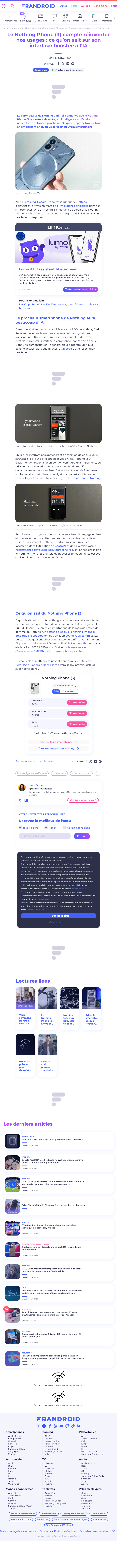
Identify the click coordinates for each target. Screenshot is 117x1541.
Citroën (12, 1468)
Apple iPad (50, 1493)
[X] (38, 1426)
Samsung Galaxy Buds (92, 1476)
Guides (85, 5)
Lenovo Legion (52, 1441)
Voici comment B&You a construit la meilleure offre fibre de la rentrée (25, 1019)
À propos (30, 1531)
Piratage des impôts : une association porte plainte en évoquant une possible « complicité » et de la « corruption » (53, 1357)
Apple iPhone (15, 1436)
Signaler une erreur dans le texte (34, 761)
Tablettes (48, 1489)
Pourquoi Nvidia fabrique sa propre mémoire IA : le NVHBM (52, 1139)
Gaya (83, 1498)
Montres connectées (19, 1489)
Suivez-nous (41, 70)
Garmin (12, 1500)
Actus (63, 5)
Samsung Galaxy (16, 1449)
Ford (10, 1471)
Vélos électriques (90, 1489)
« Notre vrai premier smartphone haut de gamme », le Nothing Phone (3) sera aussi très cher (47, 1066)
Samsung (30, 202)
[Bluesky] (78, 1426)
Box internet (99, 1519)
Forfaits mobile (49, 1513)
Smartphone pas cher (74, 1513)
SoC (68, 635)
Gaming (47, 1432)
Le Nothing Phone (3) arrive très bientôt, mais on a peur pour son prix (47, 1019)
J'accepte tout (60, 915)
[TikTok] (73, 1426)
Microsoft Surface (90, 1451)
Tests (74, 5)
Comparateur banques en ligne (70, 1519)
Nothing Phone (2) (83, 643)
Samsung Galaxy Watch (20, 1506)
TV (44, 1459)
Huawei (12, 1441)
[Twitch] (67, 1426)
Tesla (10, 1481)
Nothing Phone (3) (58, 678)
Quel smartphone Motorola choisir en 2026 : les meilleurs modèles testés (51, 1248)
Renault (12, 1478)
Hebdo (52, 827)
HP (82, 1449)
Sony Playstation (53, 1451)
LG (46, 1466)
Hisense (49, 1463)
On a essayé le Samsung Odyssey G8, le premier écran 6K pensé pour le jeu (51, 1335)
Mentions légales (11, 1531)
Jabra (84, 1468)
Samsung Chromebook (93, 1454)
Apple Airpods (88, 1463)
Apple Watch (14, 1495)
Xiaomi (11, 1454)
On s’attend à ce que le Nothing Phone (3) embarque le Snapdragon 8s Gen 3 (55, 633)
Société (104, 773)
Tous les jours (30, 827)
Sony (47, 1476)
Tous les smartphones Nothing (56, 748)
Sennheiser (86, 1478)
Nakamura (86, 1503)
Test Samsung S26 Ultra (58, 1525)
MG (10, 1473)
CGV (114, 1531)
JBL (83, 1471)
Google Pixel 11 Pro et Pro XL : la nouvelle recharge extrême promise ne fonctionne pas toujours (52, 1161)
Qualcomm (82, 635)
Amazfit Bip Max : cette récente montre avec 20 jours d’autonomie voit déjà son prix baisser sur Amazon (49, 1313)
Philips (48, 1471)
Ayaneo (48, 1438)
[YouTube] (61, 1426)
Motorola (12, 1444)
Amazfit (12, 1493)
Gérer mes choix (58, 922)
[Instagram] (44, 1426)
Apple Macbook (89, 1438)
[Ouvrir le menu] (4, 6)
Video (24, 1222)
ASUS (47, 1436)
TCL (47, 1478)
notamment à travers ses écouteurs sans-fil (43, 549)
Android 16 (42, 1519)
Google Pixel (14, 1438)
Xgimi (48, 1481)
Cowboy (85, 1493)
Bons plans (100, 5)
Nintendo (49, 1446)
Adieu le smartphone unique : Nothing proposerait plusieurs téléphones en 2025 (91, 1019)
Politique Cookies (65, 1531)
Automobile (14, 1459)
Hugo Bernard (37, 785)
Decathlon (86, 1495)
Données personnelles (94, 1531)
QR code (66, 348)
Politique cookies (35, 909)
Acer (83, 1436)
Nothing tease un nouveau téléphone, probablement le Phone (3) (69, 1019)
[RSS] (55, 1426)
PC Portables (87, 1432)
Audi (10, 1463)
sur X (64, 329)
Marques (18, 28)
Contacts (45, 1531)
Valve (47, 1454)
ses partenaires (41, 899)
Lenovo (85, 1444)
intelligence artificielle (74, 205)
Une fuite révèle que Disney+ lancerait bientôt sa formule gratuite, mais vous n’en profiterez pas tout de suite (52, 1291)
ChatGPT (60, 546)
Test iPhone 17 (98, 1513)
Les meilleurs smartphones (56, 742)
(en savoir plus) (79, 888)
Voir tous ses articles (82, 800)
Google (41, 202)
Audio (83, 1459)
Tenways (85, 1506)
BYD (10, 1466)
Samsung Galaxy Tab (55, 1503)
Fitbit (11, 1498)
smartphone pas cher (69, 651)
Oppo (51, 202)
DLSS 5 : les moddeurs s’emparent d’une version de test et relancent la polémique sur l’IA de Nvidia (52, 1270)
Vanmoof (85, 1508)
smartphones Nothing (86, 478)
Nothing (29, 28)
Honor (84, 1446)
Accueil (7, 28)
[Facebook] (50, 1426)
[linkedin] (26, 800)
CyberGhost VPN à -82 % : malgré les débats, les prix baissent (53, 1205)
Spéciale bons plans (78, 827)
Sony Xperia (14, 1451)
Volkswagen (14, 1484)
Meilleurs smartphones (23, 1513)
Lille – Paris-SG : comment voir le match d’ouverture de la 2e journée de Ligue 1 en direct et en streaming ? (53, 1183)
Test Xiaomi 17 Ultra (21, 1519)
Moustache (86, 1500)
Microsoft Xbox (52, 1444)
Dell (83, 1441)
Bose (83, 1466)
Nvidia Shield (51, 1449)
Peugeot (12, 1476)
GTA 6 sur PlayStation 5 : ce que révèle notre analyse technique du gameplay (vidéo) (49, 1226)
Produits (61, 773)
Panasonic (50, 1468)
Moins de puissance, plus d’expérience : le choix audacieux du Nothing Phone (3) (25, 1066)
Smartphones (83, 773)
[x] (19, 800)
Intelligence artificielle (33, 773)
